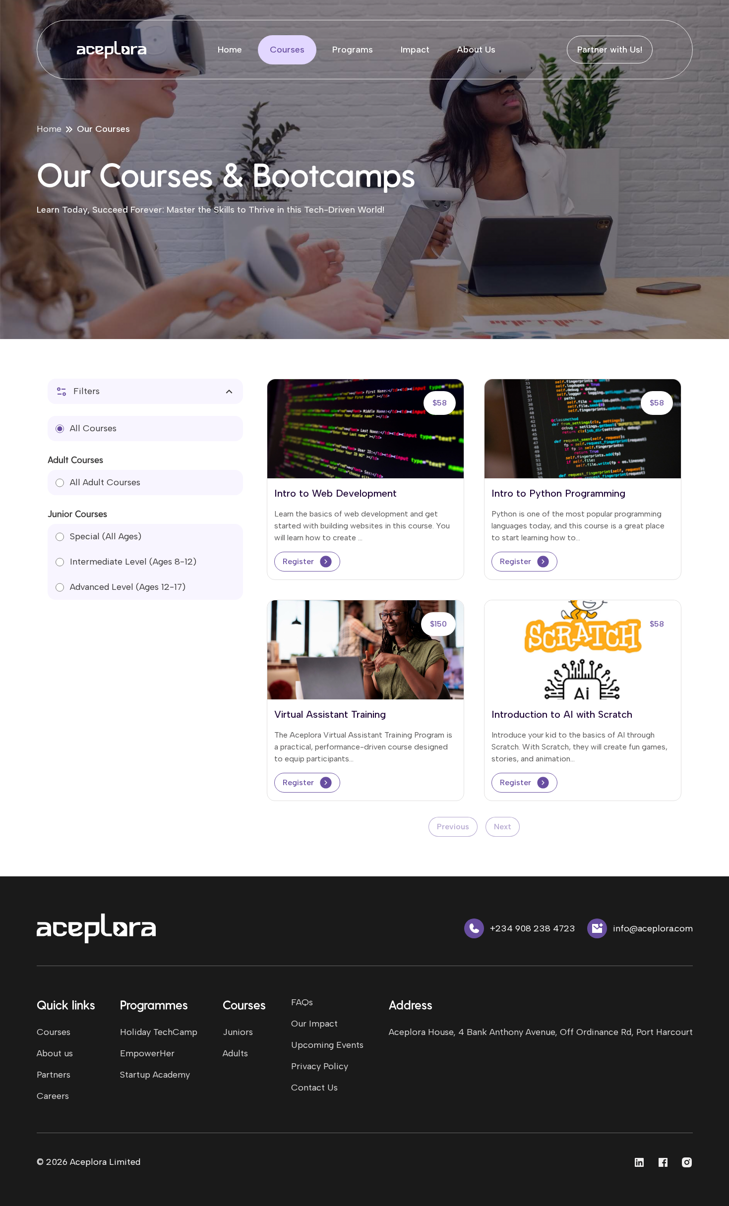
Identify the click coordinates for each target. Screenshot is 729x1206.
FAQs (302, 1002)
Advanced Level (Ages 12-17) (127, 586)
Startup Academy (155, 1074)
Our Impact (314, 1023)
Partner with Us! (609, 49)
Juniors (238, 1032)
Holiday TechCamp (158, 1032)
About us (55, 1053)
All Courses (93, 428)
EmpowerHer (147, 1053)
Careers (53, 1096)
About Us (476, 49)
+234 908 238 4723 (532, 928)
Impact (415, 49)
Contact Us (314, 1087)
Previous (453, 826)
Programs (352, 49)
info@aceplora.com (653, 928)
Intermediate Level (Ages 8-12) (133, 561)
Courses (287, 49)
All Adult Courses (105, 482)
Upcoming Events (327, 1044)
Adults (235, 1053)
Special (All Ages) (105, 536)
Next (502, 826)
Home (230, 49)
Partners (53, 1074)
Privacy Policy (319, 1066)
